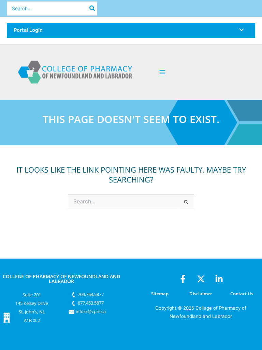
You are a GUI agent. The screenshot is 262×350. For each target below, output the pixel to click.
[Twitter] (201, 279)
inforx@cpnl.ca (91, 311)
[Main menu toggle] (162, 72)
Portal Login (28, 30)
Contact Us (241, 294)
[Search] (92, 8)
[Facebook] (183, 279)
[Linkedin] (219, 279)
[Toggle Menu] (239, 30)
